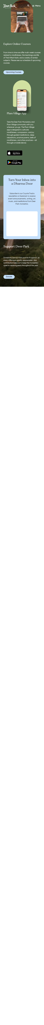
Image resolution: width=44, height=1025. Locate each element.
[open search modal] (28, 5)
